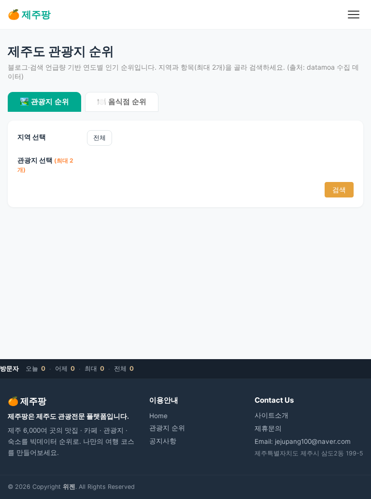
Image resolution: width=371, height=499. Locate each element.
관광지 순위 (167, 428)
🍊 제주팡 (29, 14)
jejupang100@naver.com (313, 441)
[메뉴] (353, 14)
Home (158, 416)
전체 (99, 137)
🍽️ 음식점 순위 (121, 101)
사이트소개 (271, 415)
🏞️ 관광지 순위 (44, 101)
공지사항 (162, 441)
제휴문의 (268, 428)
